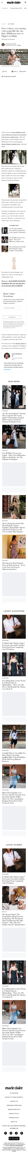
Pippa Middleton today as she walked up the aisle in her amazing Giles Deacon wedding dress (14, 135)
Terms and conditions (14, 1105)
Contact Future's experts (14, 1097)
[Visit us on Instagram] (11, 1133)
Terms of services (20, 321)
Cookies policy (14, 1117)
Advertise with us (14, 1109)
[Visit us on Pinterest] (21, 1133)
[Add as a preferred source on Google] (14, 1138)
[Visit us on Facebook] (16, 1133)
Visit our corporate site (16, 1145)
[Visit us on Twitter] (5, 1133)
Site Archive (14, 1093)
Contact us (14, 1101)
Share (5, 71)
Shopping (11, 24)
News (19, 45)
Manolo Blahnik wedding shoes (11, 144)
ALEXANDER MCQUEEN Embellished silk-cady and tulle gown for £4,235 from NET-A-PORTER (13, 283)
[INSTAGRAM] (13, 356)
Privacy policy (14, 1113)
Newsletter (23, 71)
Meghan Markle (20, 343)
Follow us (16, 71)
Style (4, 24)
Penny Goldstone (11, 44)
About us (14, 1121)
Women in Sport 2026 (16, 8)
